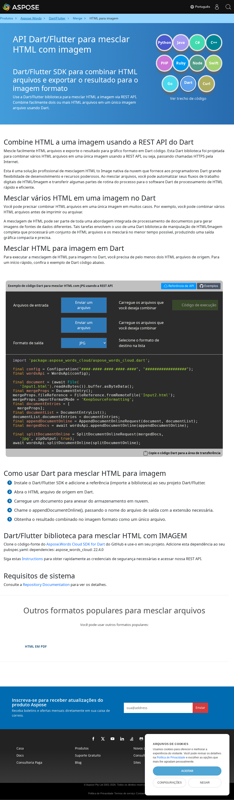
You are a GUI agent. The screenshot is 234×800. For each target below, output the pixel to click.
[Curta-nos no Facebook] (93, 739)
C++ (214, 42)
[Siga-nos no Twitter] (103, 739)
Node (197, 63)
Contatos (141, 793)
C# (197, 42)
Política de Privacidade (100, 793)
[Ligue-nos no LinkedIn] (122, 739)
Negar (205, 782)
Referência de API (177, 285)
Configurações (169, 782)
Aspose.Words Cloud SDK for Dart (75, 544)
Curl (206, 83)
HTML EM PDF (36, 646)
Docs (20, 755)
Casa (20, 748)
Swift (213, 63)
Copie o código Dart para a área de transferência (185, 453)
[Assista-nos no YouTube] (113, 739)
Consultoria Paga (29, 762)
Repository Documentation (46, 584)
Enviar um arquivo (84, 305)
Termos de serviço (124, 793)
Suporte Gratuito (88, 755)
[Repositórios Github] (141, 739)
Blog (78, 762)
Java (181, 42)
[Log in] (217, 7)
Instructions (32, 558)
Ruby (181, 63)
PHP (164, 63)
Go (170, 83)
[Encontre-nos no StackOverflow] (132, 739)
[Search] (228, 7)
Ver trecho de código (188, 98)
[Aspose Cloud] (33, 7)
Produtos (82, 748)
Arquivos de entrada (30, 305)
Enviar (200, 707)
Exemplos (210, 286)
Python (164, 42)
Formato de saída (28, 342)
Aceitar (187, 771)
